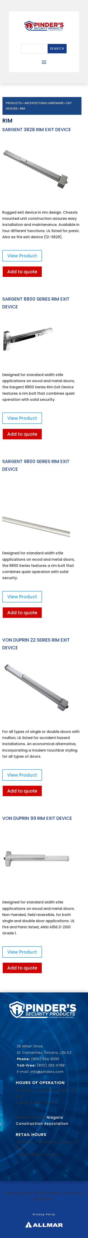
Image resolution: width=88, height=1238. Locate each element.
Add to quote (22, 272)
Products (14, 103)
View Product (22, 256)
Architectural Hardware (44, 103)
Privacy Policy (44, 1214)
